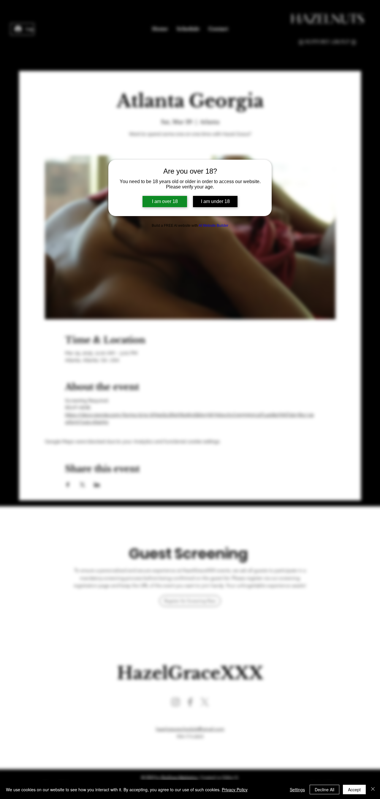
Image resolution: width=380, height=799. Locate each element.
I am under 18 (215, 201)
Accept (354, 789)
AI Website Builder (213, 225)
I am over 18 (165, 201)
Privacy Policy (235, 789)
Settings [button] (297, 789)
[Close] (372, 789)
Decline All (324, 789)
